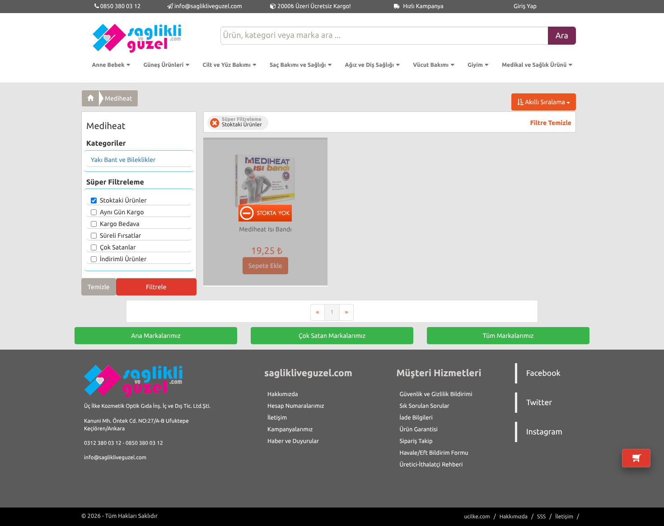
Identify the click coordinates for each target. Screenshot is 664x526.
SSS (541, 517)
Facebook (543, 373)
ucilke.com (477, 517)
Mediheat (118, 98)
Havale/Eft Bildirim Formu (434, 453)
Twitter (539, 402)
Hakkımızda (282, 394)
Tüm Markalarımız (508, 335)
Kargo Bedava (120, 223)
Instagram (544, 432)
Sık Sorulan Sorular (424, 406)
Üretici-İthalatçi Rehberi (431, 464)
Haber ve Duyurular (293, 441)
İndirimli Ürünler (123, 259)
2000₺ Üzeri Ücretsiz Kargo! (313, 6)
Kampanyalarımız (290, 429)
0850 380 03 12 (120, 6)
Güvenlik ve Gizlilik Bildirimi (436, 394)
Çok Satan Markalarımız (332, 335)
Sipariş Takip (416, 441)
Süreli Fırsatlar (120, 235)
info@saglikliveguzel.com (208, 6)
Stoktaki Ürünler (123, 200)
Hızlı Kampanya (423, 6)
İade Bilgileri (416, 418)
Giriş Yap (525, 6)
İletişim (277, 418)
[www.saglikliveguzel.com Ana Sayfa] (90, 98)
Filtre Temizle (550, 122)
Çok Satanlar (118, 247)
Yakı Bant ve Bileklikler (123, 159)
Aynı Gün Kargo (122, 212)
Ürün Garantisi (419, 429)
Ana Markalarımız (156, 335)
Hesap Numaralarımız (295, 406)
